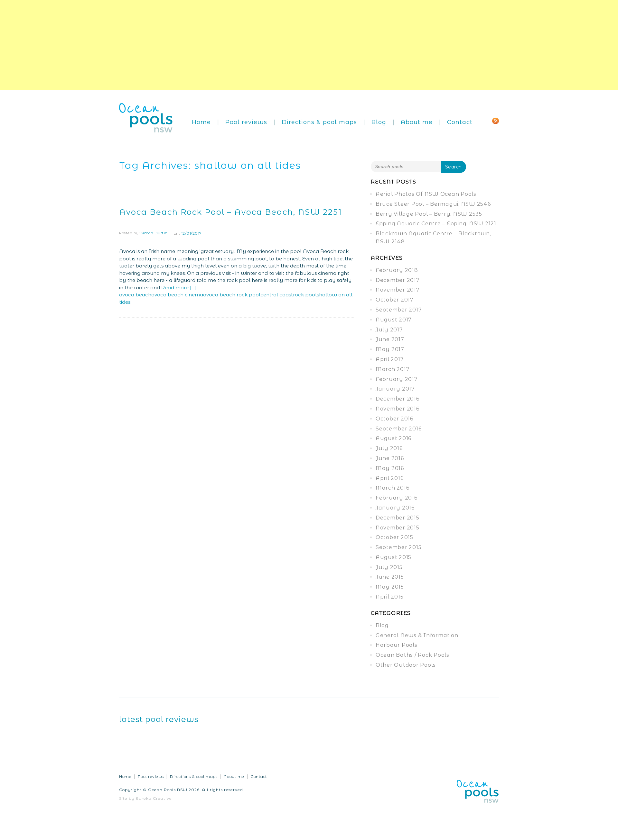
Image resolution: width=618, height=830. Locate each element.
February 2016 (396, 498)
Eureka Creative (154, 798)
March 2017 (393, 369)
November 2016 (397, 409)
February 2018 (397, 270)
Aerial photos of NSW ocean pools (426, 194)
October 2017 (395, 300)
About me (417, 122)
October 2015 (394, 537)
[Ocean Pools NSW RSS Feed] (495, 120)
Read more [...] (178, 287)
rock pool (305, 295)
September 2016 (399, 429)
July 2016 (389, 448)
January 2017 (395, 389)
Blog (378, 122)
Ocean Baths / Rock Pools (412, 655)
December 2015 (397, 518)
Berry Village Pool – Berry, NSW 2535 (429, 214)
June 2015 (390, 577)
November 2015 (397, 528)
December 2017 (398, 280)
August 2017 (394, 320)
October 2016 (394, 419)
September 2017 (399, 310)
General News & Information (417, 635)
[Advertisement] (193, 45)
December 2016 (397, 399)
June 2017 (390, 339)
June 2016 (390, 458)
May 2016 (390, 468)
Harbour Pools (396, 645)
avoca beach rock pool (231, 295)
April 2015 (390, 597)
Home (201, 122)
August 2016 (393, 438)
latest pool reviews (159, 719)
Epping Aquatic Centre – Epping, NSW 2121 (436, 224)
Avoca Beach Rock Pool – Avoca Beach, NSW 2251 (230, 212)
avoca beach (135, 295)
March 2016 (392, 488)
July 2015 (389, 567)
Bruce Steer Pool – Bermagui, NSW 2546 (433, 204)
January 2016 (395, 508)
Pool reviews (246, 122)
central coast (276, 295)
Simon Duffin (154, 233)
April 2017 (390, 359)
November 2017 (398, 290)
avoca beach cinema (177, 295)
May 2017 (390, 349)
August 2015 (393, 557)
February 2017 (397, 379)
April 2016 (390, 478)
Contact (460, 122)
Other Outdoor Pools (406, 665)
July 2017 (389, 330)
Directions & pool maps (319, 122)
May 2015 (390, 587)
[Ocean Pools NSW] (146, 117)
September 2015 (399, 547)
